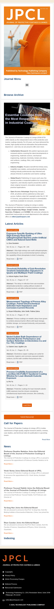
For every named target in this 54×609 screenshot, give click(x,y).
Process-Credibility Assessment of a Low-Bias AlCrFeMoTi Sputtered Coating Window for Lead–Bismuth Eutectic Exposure (27, 375)
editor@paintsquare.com (21, 217)
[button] (27, 85)
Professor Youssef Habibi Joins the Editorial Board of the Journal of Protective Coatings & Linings (26, 489)
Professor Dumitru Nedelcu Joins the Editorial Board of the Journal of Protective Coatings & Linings (24, 453)
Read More (46, 439)
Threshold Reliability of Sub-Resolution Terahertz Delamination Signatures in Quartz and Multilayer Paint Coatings (26, 271)
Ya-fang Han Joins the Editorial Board (21, 508)
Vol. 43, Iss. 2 (11, 247)
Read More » (8, 464)
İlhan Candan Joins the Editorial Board (21, 523)
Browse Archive (14, 94)
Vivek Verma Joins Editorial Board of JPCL (23, 471)
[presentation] (14, 342)
